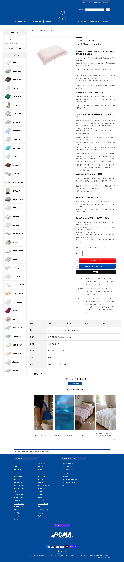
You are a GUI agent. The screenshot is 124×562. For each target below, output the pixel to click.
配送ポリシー (99, 555)
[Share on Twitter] (77, 38)
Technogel (17, 500)
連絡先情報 (108, 555)
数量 (77, 253)
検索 (108, 9)
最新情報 (48, 22)
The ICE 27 (41, 500)
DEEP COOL (41, 467)
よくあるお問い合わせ (69, 470)
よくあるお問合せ (80, 22)
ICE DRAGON (18, 476)
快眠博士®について (22, 22)
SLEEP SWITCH (18, 494)
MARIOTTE (41, 482)
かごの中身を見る (16, 48)
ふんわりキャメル (19, 516)
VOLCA (40, 507)
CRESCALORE (18, 467)
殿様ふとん (41, 516)
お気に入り (106, 2)
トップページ (32, 30)
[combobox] (94, 10)
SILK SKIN (41, 491)
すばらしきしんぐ (43, 510)
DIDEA (40, 470)
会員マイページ (88, 2)
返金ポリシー (69, 555)
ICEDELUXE (17, 479)
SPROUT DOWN (18, 497)
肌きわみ (16, 519)
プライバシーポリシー (81, 555)
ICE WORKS (41, 476)
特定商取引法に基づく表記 (43, 452)
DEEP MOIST (18, 470)
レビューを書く (74, 383)
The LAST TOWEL (19, 503)
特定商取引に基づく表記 (70, 479)
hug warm (41, 473)
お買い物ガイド (36, 22)
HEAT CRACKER (18, 473)
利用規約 (65, 485)
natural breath (18, 485)
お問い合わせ (94, 22)
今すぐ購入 (95, 272)
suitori (40, 497)
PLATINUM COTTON (44, 485)
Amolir (16, 464)
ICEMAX (40, 479)
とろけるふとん (42, 513)
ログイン (98, 2)
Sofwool (40, 494)
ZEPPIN (16, 510)
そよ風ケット (18, 513)
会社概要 (105, 22)
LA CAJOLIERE (18, 482)
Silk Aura (16, 491)
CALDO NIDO (42, 464)
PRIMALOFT (41, 488)
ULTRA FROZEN (18, 507)
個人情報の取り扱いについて (23, 452)
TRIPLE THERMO (43, 503)
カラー (77, 247)
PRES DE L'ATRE (19, 488)
